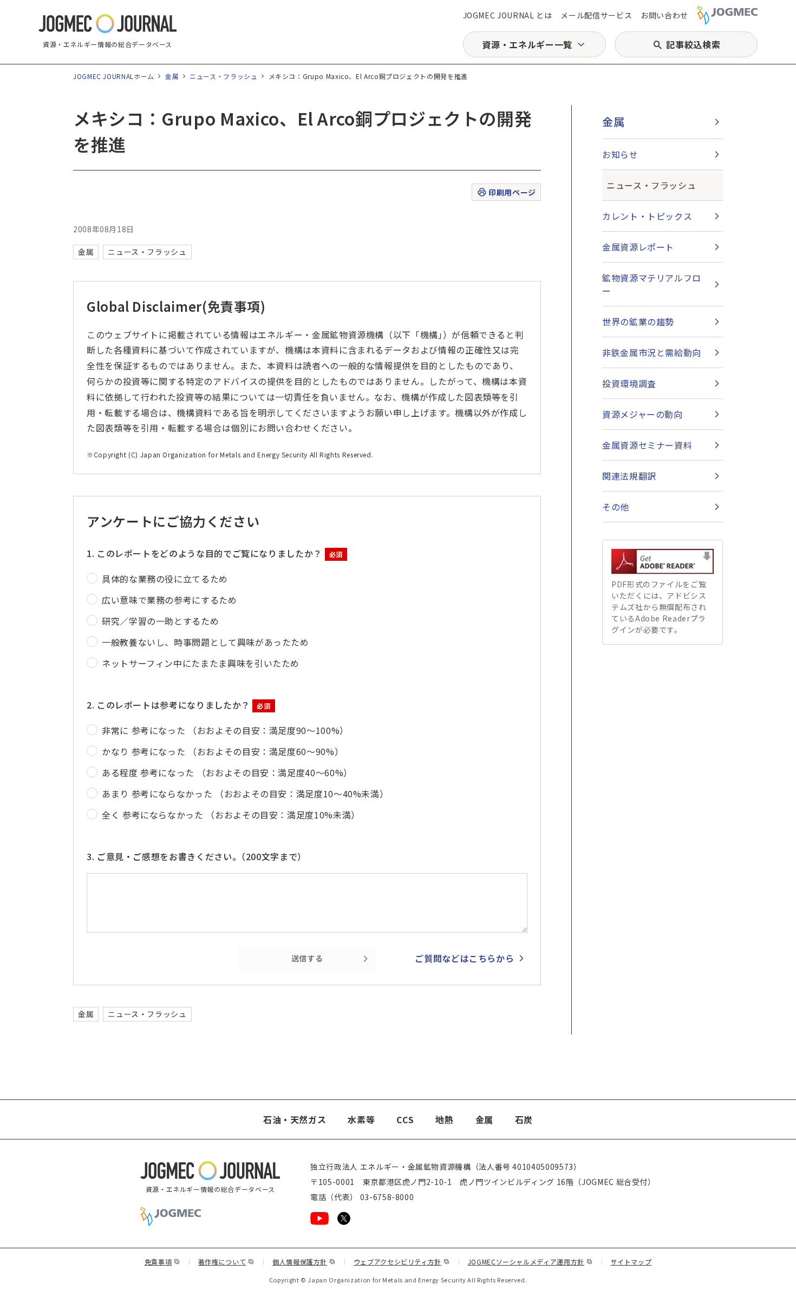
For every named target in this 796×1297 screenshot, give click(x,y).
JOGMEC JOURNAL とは (507, 15)
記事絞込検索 (693, 44)
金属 (172, 76)
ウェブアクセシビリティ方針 (402, 1261)
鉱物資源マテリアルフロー (651, 284)
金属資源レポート (638, 246)
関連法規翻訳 (629, 475)
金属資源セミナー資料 (647, 444)
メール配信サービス (596, 15)
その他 (615, 506)
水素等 (361, 1119)
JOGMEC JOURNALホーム (113, 76)
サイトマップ (631, 1261)
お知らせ (620, 154)
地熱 (444, 1119)
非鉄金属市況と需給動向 (651, 352)
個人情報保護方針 (304, 1261)
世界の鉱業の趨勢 (638, 321)
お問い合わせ (664, 15)
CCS (405, 1119)
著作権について (226, 1261)
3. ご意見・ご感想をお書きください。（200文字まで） (196, 856)
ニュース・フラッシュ (223, 76)
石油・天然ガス (294, 1119)
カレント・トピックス (647, 215)
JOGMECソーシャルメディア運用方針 (530, 1261)
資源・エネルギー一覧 (527, 44)
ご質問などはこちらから (464, 958)
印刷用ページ (512, 192)
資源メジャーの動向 (642, 414)
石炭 (524, 1119)
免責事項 (162, 1261)
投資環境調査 (629, 383)
